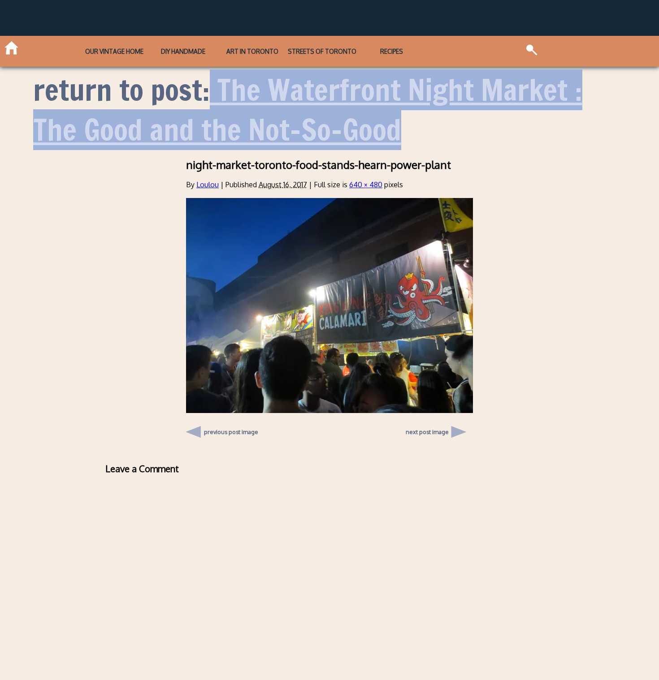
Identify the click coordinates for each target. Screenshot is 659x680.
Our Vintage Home (114, 51)
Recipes (391, 51)
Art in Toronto (252, 51)
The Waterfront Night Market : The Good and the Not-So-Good (307, 110)
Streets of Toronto (322, 51)
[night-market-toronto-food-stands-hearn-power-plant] (329, 410)
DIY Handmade (183, 51)
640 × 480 (365, 184)
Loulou (207, 184)
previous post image (231, 429)
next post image (427, 432)
